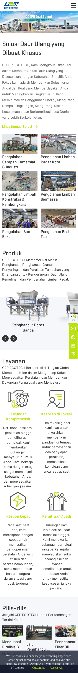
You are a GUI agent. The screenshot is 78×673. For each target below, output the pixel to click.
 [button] (5, 338)
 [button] (13, 338)
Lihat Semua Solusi (17, 126)
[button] (73, 5)
